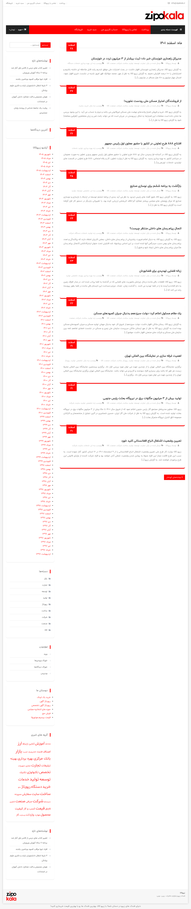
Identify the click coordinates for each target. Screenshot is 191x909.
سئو (19, 787)
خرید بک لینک (44, 697)
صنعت (113, 63)
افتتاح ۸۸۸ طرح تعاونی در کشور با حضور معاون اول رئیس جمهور (143, 143)
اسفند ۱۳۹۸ (45, 465)
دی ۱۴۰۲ (47, 279)
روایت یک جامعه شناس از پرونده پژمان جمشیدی (30, 110)
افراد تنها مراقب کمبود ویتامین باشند (31, 79)
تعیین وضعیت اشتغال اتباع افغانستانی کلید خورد (151, 441)
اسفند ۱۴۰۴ (45, 174)
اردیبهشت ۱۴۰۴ (43, 215)
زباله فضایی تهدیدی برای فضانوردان (160, 271)
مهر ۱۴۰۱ (47, 340)
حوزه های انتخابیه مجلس (39, 709)
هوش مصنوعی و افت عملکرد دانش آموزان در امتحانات (29, 99)
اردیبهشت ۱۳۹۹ (43, 457)
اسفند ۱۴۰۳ (45, 223)
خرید (86, 106)
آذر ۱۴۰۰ (47, 380)
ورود (45, 654)
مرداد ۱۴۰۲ (46, 299)
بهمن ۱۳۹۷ (45, 517)
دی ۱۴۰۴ (47, 182)
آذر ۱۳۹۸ (47, 477)
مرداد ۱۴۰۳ (46, 251)
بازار (148, 63)
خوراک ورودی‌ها (40, 660)
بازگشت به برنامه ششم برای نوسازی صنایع (155, 186)
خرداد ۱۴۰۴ (46, 210)
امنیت (25, 752)
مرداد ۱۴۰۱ (46, 348)
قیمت (40, 808)
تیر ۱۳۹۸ (47, 497)
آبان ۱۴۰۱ (47, 336)
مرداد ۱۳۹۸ (46, 493)
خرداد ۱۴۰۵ (46, 166)
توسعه (137, 63)
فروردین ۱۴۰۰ (44, 412)
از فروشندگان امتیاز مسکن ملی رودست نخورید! (152, 101)
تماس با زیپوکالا (50, 3)
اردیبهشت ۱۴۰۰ (44, 408)
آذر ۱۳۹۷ (47, 525)
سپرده (18, 794)
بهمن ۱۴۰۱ (46, 324)
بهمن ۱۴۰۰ (46, 372)
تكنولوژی (32, 772)
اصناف (47, 752)
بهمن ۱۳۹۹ (46, 420)
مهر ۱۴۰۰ (47, 388)
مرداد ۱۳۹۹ (46, 445)
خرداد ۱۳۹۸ (46, 501)
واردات (30, 815)
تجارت (143, 63)
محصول (46, 815)
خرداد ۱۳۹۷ (45, 550)
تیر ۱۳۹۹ (47, 449)
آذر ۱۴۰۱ (47, 332)
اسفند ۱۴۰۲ (45, 271)
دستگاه (70, 63)
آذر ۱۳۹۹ (47, 429)
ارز (91, 63)
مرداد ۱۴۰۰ (46, 396)
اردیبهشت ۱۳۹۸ (43, 505)
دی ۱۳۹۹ (47, 424)
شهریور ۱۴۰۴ (45, 198)
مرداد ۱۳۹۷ (46, 542)
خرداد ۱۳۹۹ (46, 453)
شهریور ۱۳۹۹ (45, 441)
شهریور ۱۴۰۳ (45, 247)
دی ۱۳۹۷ (47, 521)
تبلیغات (46, 766)
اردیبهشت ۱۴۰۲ (44, 311)
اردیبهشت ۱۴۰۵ (43, 170)
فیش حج (46, 713)
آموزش (40, 743)
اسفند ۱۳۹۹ (45, 416)
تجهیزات (21, 766)
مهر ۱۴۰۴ (47, 194)
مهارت (37, 815)
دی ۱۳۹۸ (47, 473)
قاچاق (48, 808)
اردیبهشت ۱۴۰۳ (43, 263)
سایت (81, 106)
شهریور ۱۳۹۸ (45, 489)
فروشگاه (9, 3)
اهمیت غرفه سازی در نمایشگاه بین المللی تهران (153, 356)
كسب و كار (29, 809)
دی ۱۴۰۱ (47, 328)
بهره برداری (85, 63)
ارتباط (25, 744)
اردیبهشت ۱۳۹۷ (43, 554)
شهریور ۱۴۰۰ (45, 392)
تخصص (86, 190)
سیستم (47, 801)
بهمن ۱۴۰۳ (46, 227)
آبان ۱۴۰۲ (46, 287)
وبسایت (22, 815)
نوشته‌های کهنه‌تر (173, 477)
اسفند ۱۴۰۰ (45, 368)
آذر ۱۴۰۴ (47, 186)
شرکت (119, 63)
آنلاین (31, 744)
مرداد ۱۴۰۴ (46, 202)
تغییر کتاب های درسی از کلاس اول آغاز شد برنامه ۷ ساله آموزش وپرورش (29, 70)
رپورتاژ (125, 360)
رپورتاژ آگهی (45, 701)
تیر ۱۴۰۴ (47, 206)
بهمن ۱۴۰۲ (46, 275)
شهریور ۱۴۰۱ (45, 344)
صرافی (29, 801)
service (48, 744)
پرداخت (62, 3)
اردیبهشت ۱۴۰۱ (44, 360)
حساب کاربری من (33, 3)
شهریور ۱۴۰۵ (45, 154)
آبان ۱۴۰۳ (46, 239)
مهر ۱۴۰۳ (47, 243)
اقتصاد (39, 751)
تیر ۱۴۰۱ (47, 352)
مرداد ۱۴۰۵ (46, 158)
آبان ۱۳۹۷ (46, 529)
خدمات (77, 63)
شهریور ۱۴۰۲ (45, 295)
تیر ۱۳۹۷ (47, 546)
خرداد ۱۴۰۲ (46, 307)
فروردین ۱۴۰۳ (44, 267)
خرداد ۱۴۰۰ (46, 404)
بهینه (81, 275)
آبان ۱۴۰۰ (46, 384)
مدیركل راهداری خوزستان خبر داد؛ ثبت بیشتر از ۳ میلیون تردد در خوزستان (136, 59)
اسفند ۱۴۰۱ (46, 319)
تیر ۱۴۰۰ (47, 400)
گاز (17, 815)
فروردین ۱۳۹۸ (44, 509)
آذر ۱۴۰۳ (47, 235)
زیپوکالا (168, 63)
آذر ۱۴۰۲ (47, 283)
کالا (108, 63)
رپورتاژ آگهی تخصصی (41, 705)
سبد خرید (20, 3)
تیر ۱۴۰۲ (47, 303)
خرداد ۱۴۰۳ (46, 259)
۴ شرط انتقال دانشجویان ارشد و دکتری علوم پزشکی (28, 88)
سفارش (26, 794)
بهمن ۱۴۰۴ (46, 178)
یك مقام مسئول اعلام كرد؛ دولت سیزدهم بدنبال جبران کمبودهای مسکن (137, 313)
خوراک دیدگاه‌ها (40, 667)
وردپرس (44, 673)
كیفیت (19, 809)
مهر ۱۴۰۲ (47, 291)
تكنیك (23, 772)
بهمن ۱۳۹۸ (46, 469)
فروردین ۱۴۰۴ (44, 219)
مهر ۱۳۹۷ (46, 533)
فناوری (12, 801)
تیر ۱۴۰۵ (47, 162)
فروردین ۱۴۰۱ (45, 364)
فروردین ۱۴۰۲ (44, 315)
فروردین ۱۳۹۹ (44, 461)
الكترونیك (32, 752)
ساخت (125, 63)
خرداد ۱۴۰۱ (46, 356)
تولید (131, 63)
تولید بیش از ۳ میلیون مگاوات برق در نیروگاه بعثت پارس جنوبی (142, 398)
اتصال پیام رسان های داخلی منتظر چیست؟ (155, 228)
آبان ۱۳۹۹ (46, 433)
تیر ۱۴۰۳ (47, 255)
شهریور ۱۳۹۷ (45, 538)
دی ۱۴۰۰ (47, 376)
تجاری (28, 765)
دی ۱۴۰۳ (47, 231)
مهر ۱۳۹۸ (46, 485)
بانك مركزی (42, 758)
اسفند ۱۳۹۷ (45, 513)
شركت (71, 233)
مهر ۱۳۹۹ (46, 437)
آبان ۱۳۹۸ (46, 481)
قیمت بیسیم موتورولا (41, 717)
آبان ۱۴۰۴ (46, 190)
